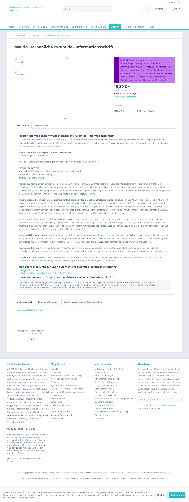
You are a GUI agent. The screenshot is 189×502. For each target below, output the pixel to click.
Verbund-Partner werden (62, 415)
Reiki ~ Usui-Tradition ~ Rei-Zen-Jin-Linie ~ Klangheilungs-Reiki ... (113, 400)
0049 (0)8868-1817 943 (21, 428)
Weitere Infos (41, 125)
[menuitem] (87, 9)
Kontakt (54, 369)
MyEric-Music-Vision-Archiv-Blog (66, 375)
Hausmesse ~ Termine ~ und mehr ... (68, 388)
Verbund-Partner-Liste (61, 411)
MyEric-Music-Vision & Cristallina (109, 369)
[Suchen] (109, 9)
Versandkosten (66, 472)
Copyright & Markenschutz (106, 385)
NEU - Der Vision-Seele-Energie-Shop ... (112, 411)
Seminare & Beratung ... (105, 405)
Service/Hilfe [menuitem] (174, 2)
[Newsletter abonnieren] (177, 399)
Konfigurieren (177, 495)
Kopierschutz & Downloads (106, 382)
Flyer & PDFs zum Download (64, 385)
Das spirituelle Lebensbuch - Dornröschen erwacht (31, 332)
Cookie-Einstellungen (60, 405)
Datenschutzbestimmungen (165, 405)
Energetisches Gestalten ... (106, 392)
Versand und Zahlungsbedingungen (67, 392)
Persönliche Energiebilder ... (107, 395)
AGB (53, 408)
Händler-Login (57, 418)
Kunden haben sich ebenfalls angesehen (83, 302)
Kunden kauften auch (47, 302)
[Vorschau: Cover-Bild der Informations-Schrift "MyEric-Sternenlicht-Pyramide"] (19, 62)
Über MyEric (100, 372)
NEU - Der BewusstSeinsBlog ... (65, 378)
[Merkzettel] (143, 9)
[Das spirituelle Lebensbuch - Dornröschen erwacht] (31, 318)
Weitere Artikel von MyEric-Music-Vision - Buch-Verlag (46, 273)
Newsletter (56, 372)
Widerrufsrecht (58, 398)
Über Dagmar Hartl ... (104, 388)
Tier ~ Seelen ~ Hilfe (103, 408)
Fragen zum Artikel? (30, 270)
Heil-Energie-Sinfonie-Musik (107, 378)
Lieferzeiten (56, 395)
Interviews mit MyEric (104, 375)
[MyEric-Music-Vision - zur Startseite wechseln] (30, 14)
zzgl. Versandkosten (121, 90)
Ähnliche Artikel (24, 302)
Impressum (99, 418)
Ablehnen (161, 495)
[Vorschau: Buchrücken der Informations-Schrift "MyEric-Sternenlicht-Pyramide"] (19, 74)
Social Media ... (58, 382)
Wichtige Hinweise (103, 415)
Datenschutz (57, 402)
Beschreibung (22, 125)
